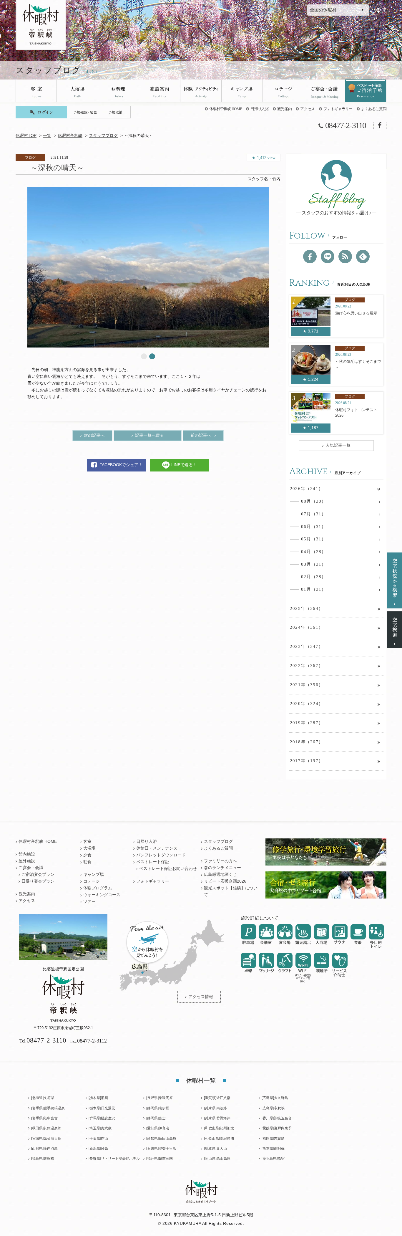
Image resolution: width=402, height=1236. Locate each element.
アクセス (307, 109)
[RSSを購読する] (345, 256)
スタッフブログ (103, 135)
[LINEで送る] (327, 256)
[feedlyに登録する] (363, 256)
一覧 (47, 135)
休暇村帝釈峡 (70, 135)
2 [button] (152, 356)
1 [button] (144, 356)
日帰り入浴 (259, 109)
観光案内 (284, 109)
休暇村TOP (26, 135)
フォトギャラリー (338, 109)
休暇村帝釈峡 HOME (225, 109)
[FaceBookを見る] (310, 256)
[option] (148, 267)
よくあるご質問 (373, 109)
